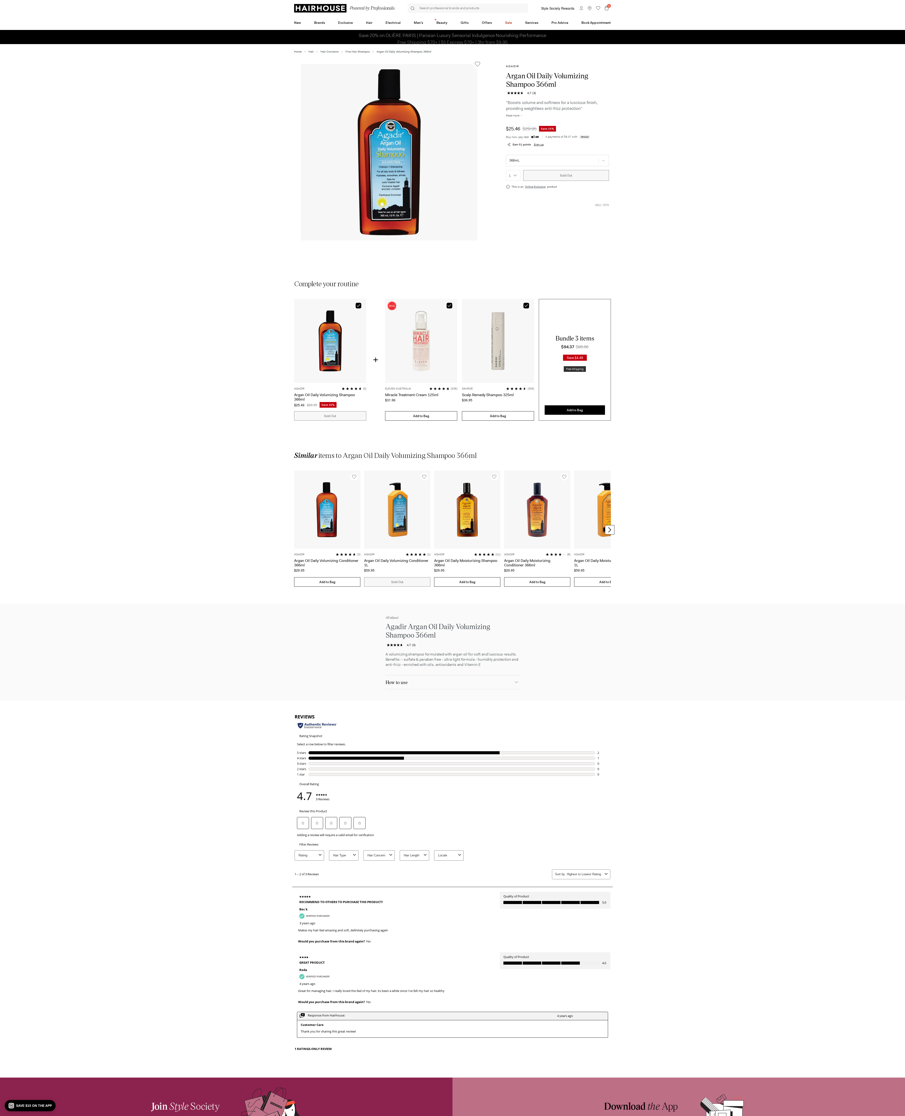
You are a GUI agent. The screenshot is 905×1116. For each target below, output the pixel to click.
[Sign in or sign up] (581, 8)
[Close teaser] (879, 1110)
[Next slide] (609, 530)
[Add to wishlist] (477, 64)
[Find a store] (589, 8)
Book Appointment (596, 23)
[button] (389, 152)
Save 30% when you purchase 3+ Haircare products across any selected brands (452, 37)
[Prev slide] (295, 530)
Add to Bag (421, 416)
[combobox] (513, 175)
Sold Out (566, 176)
